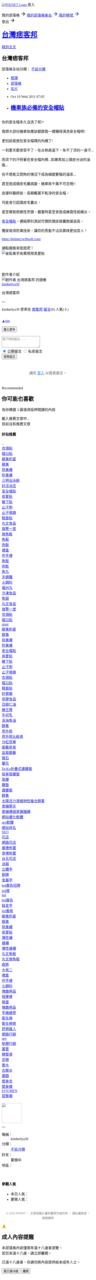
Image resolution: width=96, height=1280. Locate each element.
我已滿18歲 (11, 1271)
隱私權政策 (79, 1213)
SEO (5, 832)
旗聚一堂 (9, 529)
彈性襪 (7, 938)
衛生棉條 (9, 1023)
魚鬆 (5, 539)
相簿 (14, 78)
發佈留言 (9, 356)
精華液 (7, 1054)
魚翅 (5, 598)
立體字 (7, 869)
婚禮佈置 (9, 848)
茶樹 (5, 1060)
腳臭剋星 (9, 459)
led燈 (6, 891)
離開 (26, 1271)
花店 (5, 837)
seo (4, 1038)
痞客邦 (37, 309)
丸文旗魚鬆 (11, 959)
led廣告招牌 (11, 885)
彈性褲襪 (9, 948)
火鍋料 (7, 582)
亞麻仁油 (9, 704)
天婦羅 (7, 577)
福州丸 (7, 588)
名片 (14, 89)
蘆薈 (5, 1049)
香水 (5, 1065)
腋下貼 (7, 502)
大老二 (7, 970)
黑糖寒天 (9, 806)
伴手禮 (7, 556)
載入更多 (9, 329)
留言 (47, 309)
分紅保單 (9, 742)
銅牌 (5, 875)
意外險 (7, 731)
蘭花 (5, 763)
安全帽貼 (9, 221)
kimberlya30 (10, 284)
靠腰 (5, 779)
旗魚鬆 (7, 534)
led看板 (7, 911)
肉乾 (5, 566)
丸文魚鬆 (9, 954)
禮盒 (5, 550)
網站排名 (9, 828)
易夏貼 (7, 497)
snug (5, 624)
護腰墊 (7, 790)
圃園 (5, 1076)
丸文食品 (9, 523)
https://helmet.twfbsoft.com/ (21, 239)
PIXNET (21, 1213)
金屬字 (7, 880)
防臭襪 (7, 475)
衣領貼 (7, 448)
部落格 (16, 83)
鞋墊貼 (7, 518)
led (4, 895)
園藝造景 (9, 747)
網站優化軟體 (12, 817)
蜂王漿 (7, 710)
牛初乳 (7, 715)
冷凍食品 (9, 593)
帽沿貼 (7, 454)
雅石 (5, 758)
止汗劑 (7, 507)
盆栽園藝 (9, 753)
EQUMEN (9, 1091)
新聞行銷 (9, 1044)
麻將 (5, 964)
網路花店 (9, 842)
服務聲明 (48, 1218)
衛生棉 (7, 1018)
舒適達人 (9, 1029)
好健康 (7, 694)
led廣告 (7, 900)
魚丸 (5, 572)
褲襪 (5, 943)
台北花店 (9, 859)
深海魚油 (9, 720)
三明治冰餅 (11, 480)
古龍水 (7, 1070)
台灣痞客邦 (20, 35)
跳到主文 (9, 47)
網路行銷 (9, 1034)
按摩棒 (7, 997)
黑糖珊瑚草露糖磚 (16, 812)
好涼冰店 (9, 486)
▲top (6, 321)
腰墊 (5, 785)
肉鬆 (5, 545)
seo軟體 (8, 822)
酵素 (5, 726)
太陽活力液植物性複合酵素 (23, 801)
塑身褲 (7, 1086)
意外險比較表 (12, 737)
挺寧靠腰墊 (11, 774)
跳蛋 (5, 1002)
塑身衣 (7, 1081)
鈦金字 (7, 905)
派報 (5, 864)
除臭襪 (7, 470)
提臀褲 (7, 1096)
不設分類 (38, 69)
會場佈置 (9, 853)
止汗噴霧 (9, 513)
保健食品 (9, 699)
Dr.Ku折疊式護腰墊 (17, 769)
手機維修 (9, 1013)
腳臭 (5, 464)
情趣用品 (9, 991)
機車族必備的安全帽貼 (37, 108)
